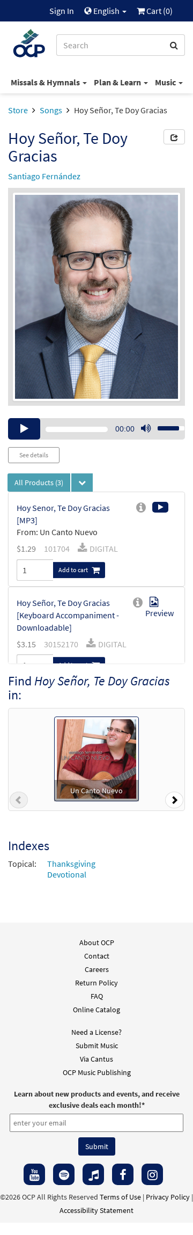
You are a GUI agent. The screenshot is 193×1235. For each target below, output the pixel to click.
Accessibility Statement (96, 1210)
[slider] (165, 425)
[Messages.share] (174, 136)
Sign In (61, 10)
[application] (96, 429)
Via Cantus (96, 1059)
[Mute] (146, 429)
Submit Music (97, 1045)
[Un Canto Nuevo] (96, 757)
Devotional (66, 874)
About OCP (96, 942)
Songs (51, 110)
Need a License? (96, 1032)
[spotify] (64, 1174)
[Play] (24, 429)
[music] (93, 1174)
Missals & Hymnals (46, 82)
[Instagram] (152, 1174)
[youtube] (34, 1174)
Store (18, 110)
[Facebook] (122, 1174)
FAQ (97, 996)
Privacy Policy (168, 1197)
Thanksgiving (71, 863)
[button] (19, 802)
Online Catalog (96, 1009)
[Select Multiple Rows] (82, 482)
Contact (96, 956)
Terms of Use (120, 1197)
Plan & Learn (118, 82)
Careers (97, 969)
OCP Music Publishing (97, 1072)
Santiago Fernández (44, 176)
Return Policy (96, 983)
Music (166, 82)
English (106, 10)
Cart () (159, 10)
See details (33, 455)
